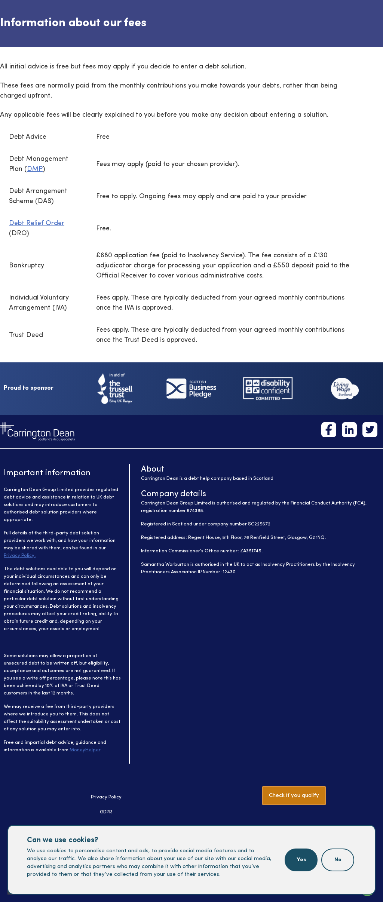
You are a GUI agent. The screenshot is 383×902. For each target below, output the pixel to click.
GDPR (106, 812)
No (337, 860)
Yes (301, 860)
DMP (35, 169)
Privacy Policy (106, 797)
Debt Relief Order (36, 223)
